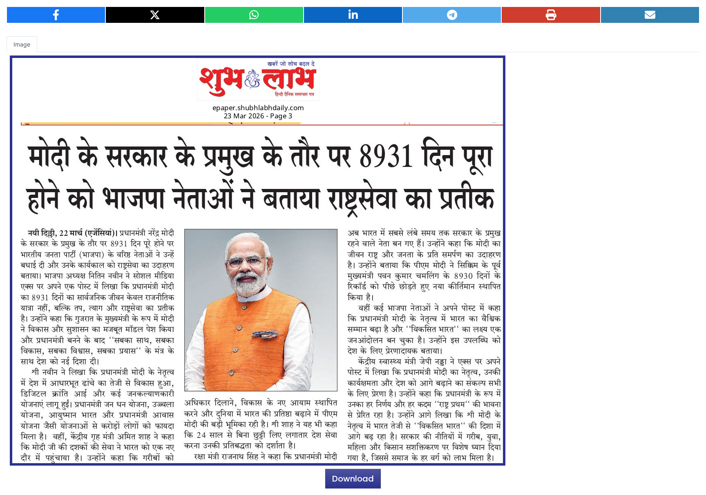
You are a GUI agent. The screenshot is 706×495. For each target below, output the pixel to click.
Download (353, 478)
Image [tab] (21, 44)
